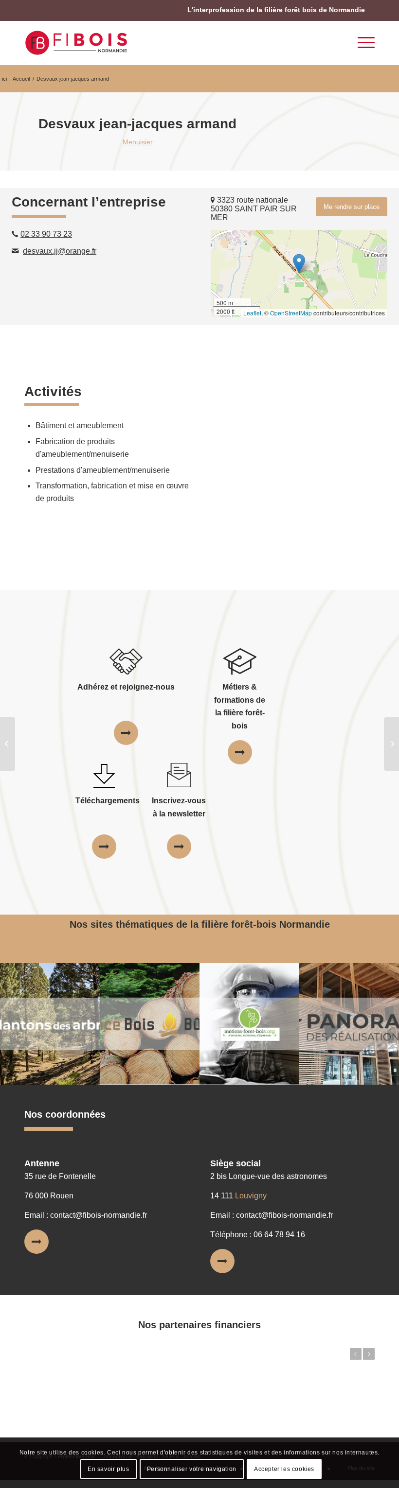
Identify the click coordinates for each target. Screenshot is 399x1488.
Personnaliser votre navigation (191, 1469)
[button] (299, 264)
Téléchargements (107, 800)
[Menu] (361, 43)
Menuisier (138, 142)
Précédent (356, 1354)
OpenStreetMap (291, 313)
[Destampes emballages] (7, 744)
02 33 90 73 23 (46, 234)
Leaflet (252, 313)
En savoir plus (108, 1469)
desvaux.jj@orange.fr (59, 251)
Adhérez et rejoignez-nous (126, 687)
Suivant (369, 1354)
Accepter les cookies (284, 1469)
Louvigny (251, 1196)
